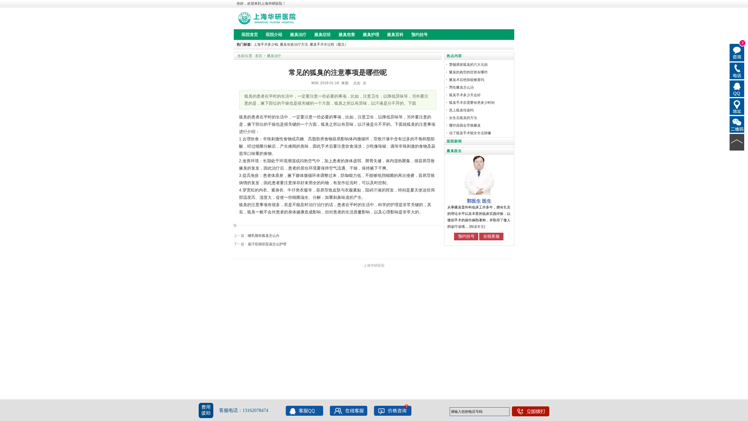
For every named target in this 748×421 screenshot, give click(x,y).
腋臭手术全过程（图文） (329, 44)
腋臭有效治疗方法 (294, 44)
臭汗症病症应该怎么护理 (267, 244)
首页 (258, 56)
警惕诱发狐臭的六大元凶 (468, 65)
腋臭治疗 (274, 56)
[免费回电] (737, 70)
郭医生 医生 (479, 201)
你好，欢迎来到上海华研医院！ (261, 3)
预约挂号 (466, 236)
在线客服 (491, 236)
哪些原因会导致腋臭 (465, 125)
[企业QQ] (737, 88)
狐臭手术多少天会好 (465, 95)
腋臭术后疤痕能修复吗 (466, 80)
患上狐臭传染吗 (461, 110)
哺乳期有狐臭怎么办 (263, 236)
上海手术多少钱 (266, 44)
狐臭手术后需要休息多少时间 (472, 103)
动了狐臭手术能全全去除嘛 (470, 133)
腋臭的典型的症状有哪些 (468, 72)
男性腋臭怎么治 (461, 87)
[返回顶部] (737, 142)
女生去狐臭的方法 (463, 118)
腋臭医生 (454, 151)
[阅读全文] (477, 227)
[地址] (737, 106)
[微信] (737, 124)
